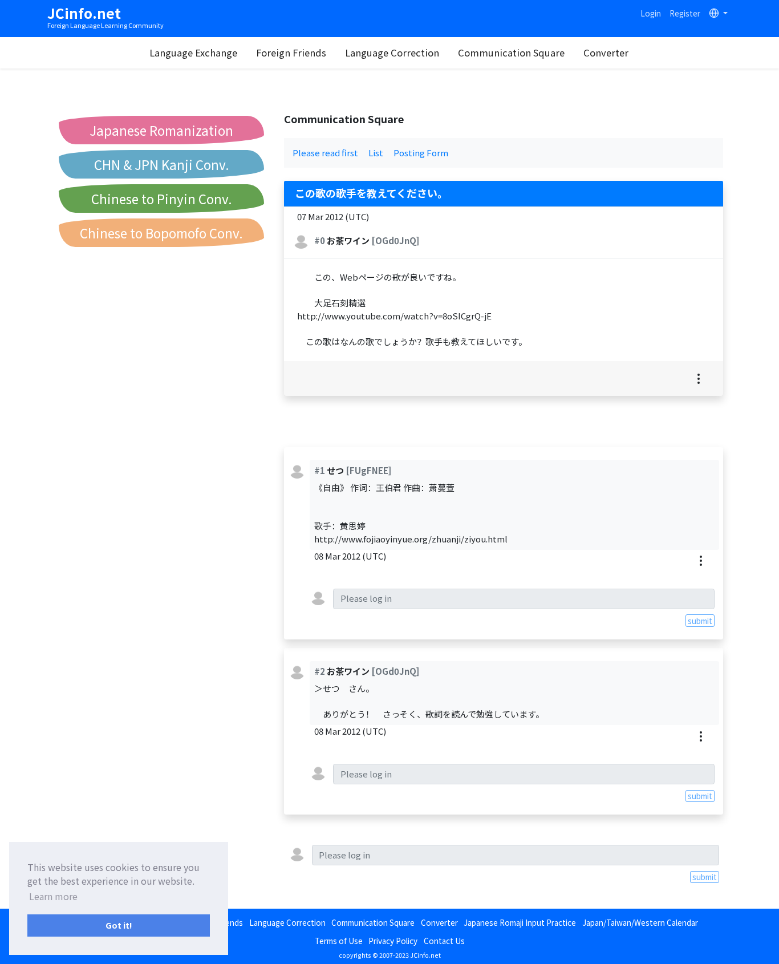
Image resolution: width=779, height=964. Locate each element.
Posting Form (420, 153)
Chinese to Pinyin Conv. (161, 198)
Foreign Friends (291, 52)
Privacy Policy (392, 940)
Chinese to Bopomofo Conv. (161, 233)
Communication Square (511, 52)
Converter (605, 52)
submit (700, 620)
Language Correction (392, 52)
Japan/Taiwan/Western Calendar (640, 922)
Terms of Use (339, 940)
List (375, 153)
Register (685, 13)
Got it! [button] (119, 925)
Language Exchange (193, 52)
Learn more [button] (53, 896)
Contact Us (444, 940)
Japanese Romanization (161, 130)
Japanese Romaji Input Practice (520, 922)
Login (650, 13)
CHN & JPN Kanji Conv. (161, 164)
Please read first (325, 153)
